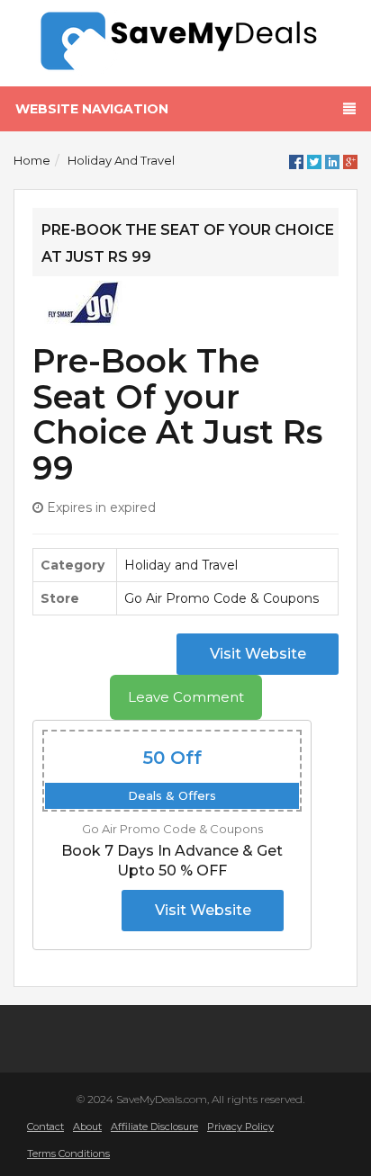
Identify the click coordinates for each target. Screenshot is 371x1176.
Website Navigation (91, 109)
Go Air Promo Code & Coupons (221, 598)
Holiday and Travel (121, 160)
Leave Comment (186, 696)
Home (32, 160)
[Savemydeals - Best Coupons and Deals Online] (186, 41)
